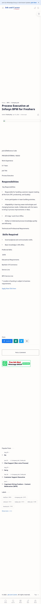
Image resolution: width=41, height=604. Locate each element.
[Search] (38, 7)
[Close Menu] (38, 2)
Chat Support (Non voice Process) (16, 463)
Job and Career (12, 595)
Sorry (6, 470)
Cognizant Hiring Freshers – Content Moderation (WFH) (17, 485)
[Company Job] (16, 460)
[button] (34, 7)
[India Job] (22, 460)
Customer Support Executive (14, 477)
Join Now (34, 2)
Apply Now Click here (9, 288)
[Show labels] (7, 511)
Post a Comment (20, 352)
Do (5, 455)
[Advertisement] (20, 33)
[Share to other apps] (27, 341)
